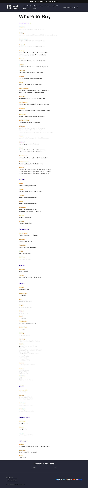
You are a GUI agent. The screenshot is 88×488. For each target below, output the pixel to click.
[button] (74, 7)
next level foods (12, 484)
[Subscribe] (54, 467)
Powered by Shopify (20, 484)
